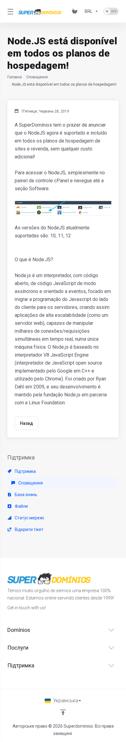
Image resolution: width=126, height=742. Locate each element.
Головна (14, 77)
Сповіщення (37, 77)
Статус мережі (29, 517)
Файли (21, 506)
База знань (25, 494)
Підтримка (25, 471)
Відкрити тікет (28, 529)
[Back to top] (63, 712)
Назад (26, 423)
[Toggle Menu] (9, 11)
